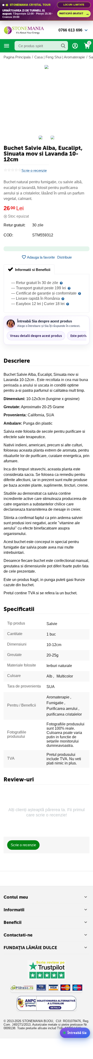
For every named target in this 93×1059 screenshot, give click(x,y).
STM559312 (42, 235)
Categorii (6, 45)
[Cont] (75, 45)
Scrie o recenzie (34, 171)
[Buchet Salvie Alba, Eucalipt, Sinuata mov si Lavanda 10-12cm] (46, 67)
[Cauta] (63, 46)
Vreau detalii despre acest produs (36, 336)
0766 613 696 (70, 30)
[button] (64, 257)
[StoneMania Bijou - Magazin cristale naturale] (24, 30)
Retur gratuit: (14, 225)
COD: (8, 235)
